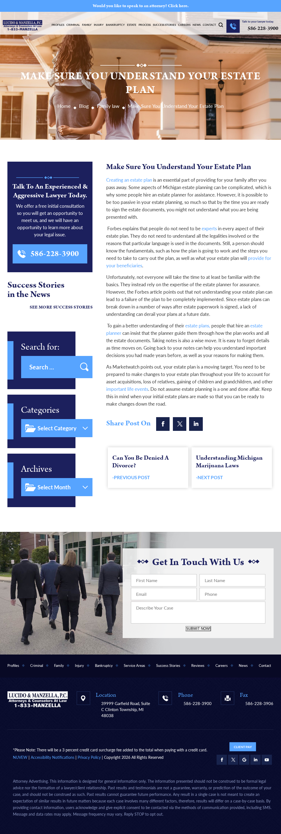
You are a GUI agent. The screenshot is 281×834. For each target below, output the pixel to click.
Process (145, 24)
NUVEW (20, 757)
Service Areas (134, 665)
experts (209, 228)
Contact (209, 24)
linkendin (196, 424)
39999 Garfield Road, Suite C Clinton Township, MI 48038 (125, 709)
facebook (163, 424)
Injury (99, 24)
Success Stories (164, 24)
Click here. (178, 6)
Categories (40, 410)
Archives (36, 469)
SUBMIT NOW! (198, 629)
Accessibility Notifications (52, 757)
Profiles (58, 24)
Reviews (197, 665)
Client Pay (243, 747)
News (197, 24)
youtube (267, 759)
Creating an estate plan (129, 180)
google (244, 759)
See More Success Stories (61, 307)
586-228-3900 (263, 28)
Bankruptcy (115, 24)
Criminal (73, 24)
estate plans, (197, 325)
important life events (127, 389)
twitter (179, 424)
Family (87, 24)
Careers (184, 24)
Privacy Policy (89, 757)
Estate (131, 24)
